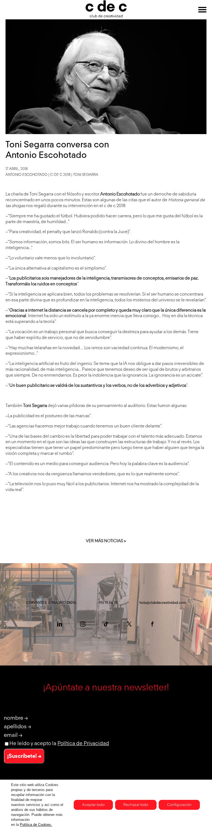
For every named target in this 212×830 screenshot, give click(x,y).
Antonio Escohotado (26, 175)
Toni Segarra (85, 175)
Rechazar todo (135, 805)
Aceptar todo (93, 805)
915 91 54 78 (108, 603)
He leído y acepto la (59, 743)
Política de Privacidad (83, 743)
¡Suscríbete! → (24, 756)
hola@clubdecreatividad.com (162, 603)
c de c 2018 (60, 175)
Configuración (179, 805)
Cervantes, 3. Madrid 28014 (51, 603)
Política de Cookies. (36, 825)
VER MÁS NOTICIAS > (106, 541)
